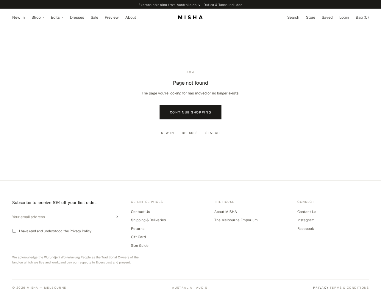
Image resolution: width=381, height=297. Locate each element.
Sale (94, 17)
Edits (55, 17)
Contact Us (140, 211)
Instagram (306, 220)
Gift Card (138, 237)
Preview (112, 17)
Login (344, 17)
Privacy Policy (80, 231)
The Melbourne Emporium (236, 220)
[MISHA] (190, 17)
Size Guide (140, 245)
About (130, 17)
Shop (36, 17)
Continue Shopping (190, 112)
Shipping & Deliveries (148, 220)
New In (18, 17)
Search (212, 133)
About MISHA (225, 211)
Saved (327, 17)
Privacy (321, 288)
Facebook (305, 228)
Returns (137, 228)
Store (310, 17)
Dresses (77, 17)
